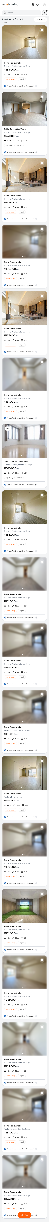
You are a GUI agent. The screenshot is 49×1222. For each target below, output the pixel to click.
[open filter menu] (44, 12)
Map (26, 1215)
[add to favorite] (42, 30)
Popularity (39, 20)
